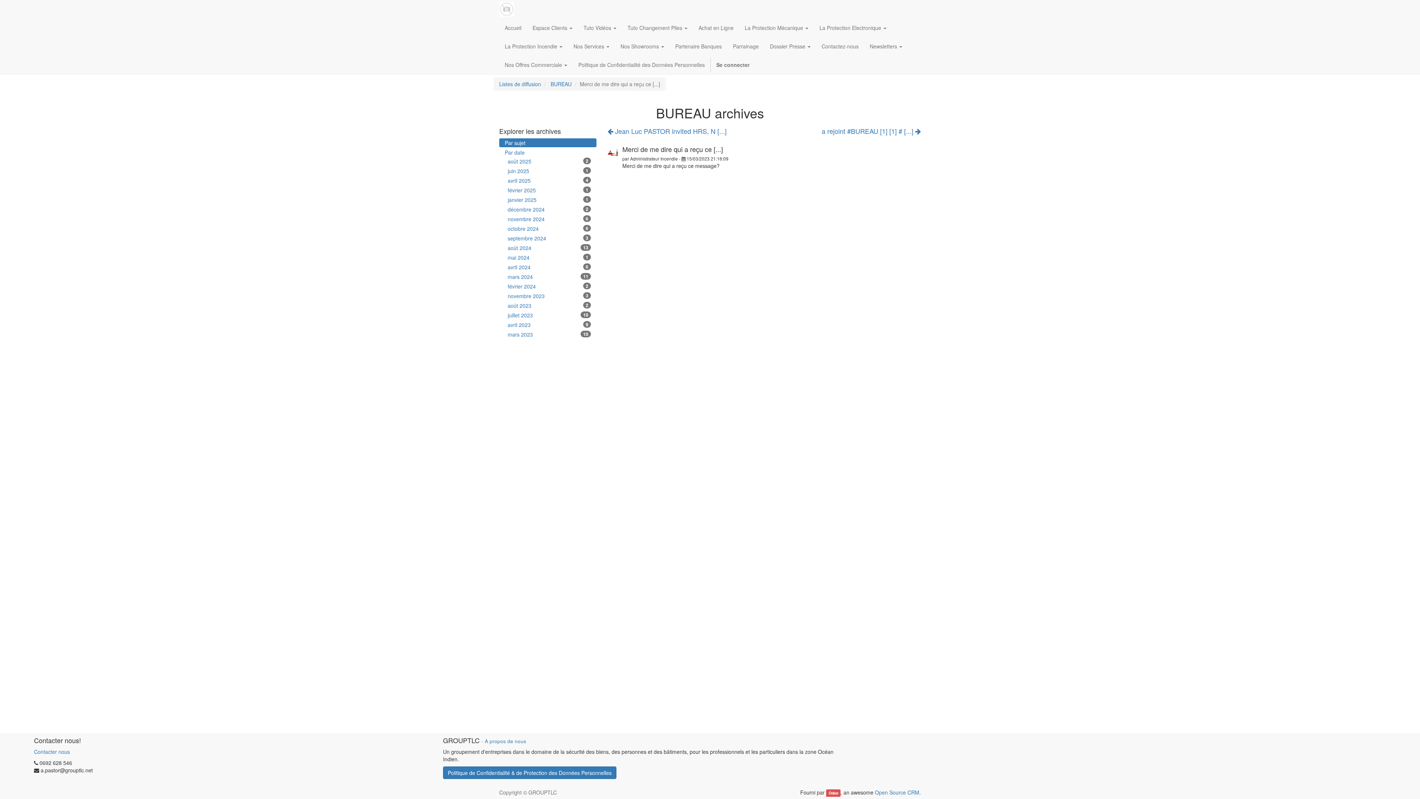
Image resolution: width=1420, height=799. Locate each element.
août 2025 (548, 161)
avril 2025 (548, 180)
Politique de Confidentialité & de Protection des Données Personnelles (530, 772)
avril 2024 (548, 267)
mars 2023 (548, 334)
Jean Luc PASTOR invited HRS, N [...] (670, 131)
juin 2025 (548, 171)
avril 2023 (548, 324)
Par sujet (515, 142)
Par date (515, 152)
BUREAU (561, 84)
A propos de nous (505, 741)
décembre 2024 (548, 209)
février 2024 (548, 286)
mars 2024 (548, 276)
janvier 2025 (548, 199)
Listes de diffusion (520, 84)
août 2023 (548, 305)
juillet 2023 (548, 315)
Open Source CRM (897, 792)
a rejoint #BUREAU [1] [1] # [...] (868, 131)
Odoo (833, 793)
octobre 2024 (548, 228)
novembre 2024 (548, 219)
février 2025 (548, 190)
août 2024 (548, 248)
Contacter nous (52, 751)
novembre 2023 (548, 296)
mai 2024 (548, 257)
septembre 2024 (548, 238)
